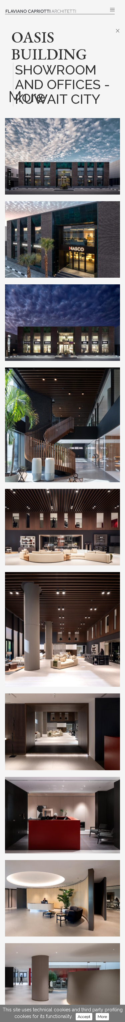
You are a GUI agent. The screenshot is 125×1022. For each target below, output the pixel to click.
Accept (84, 1016)
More (102, 1016)
